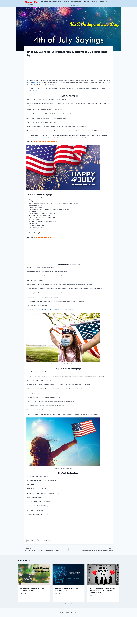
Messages (66, 1)
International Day (76, 1)
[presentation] (34, 574)
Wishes (60, 1)
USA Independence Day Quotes (42, 237)
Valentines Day (103, 1)
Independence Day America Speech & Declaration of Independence (53, 310)
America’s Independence (33, 82)
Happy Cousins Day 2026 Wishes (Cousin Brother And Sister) (41, 549)
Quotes (54, 1)
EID (77, 5)
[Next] (117, 583)
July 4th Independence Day (44, 540)
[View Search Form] (111, 3)
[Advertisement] (68, 69)
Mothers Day (94, 1)
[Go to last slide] (20, 583)
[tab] (65, 603)
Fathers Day (85, 1)
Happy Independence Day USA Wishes (45, 141)
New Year (72, 5)
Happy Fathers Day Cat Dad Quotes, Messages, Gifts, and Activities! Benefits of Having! (102, 591)
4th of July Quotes (31, 540)
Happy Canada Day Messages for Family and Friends (97, 549)
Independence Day (45, 1)
